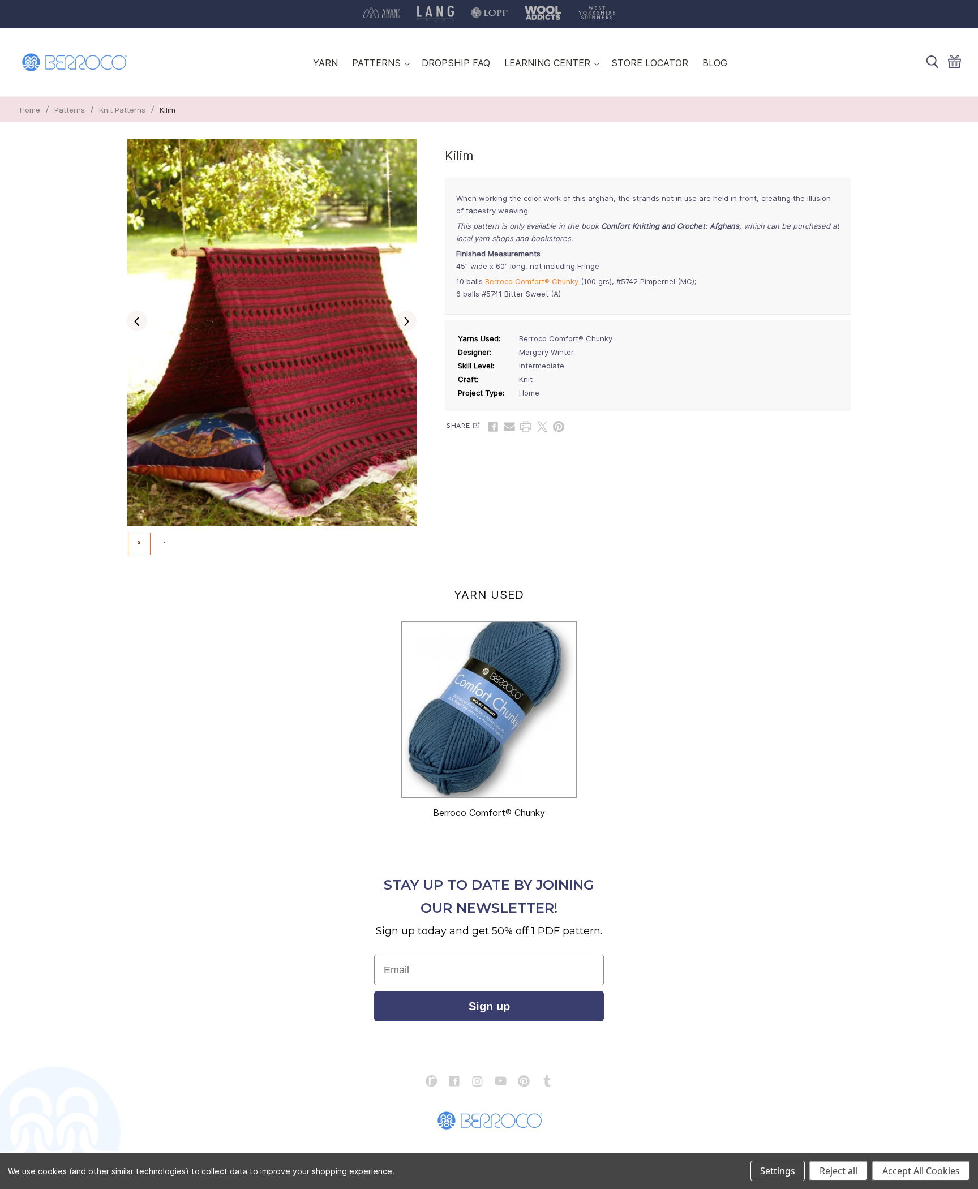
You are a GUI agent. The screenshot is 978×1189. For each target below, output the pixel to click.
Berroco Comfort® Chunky (531, 281)
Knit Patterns (122, 109)
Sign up (489, 1006)
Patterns (69, 109)
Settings (777, 1171)
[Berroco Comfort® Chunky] (489, 709)
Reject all (838, 1171)
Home (30, 109)
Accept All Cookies (921, 1171)
